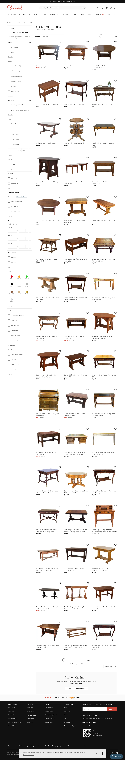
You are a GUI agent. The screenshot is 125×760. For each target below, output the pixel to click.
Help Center (11, 707)
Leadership (67, 711)
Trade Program (30, 711)
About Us (66, 707)
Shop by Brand (49, 711)
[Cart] (115, 8)
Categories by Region (51, 714)
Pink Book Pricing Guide (14, 722)
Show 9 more (11, 345)
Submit (111, 709)
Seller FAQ (30, 722)
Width (10, 243)
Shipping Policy (12, 718)
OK (97, 753)
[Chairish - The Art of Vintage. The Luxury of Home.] (15, 8)
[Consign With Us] (107, 8)
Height (10, 235)
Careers (66, 714)
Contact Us (11, 711)
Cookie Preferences (28, 755)
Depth (10, 227)
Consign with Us (31, 718)
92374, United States (21, 196)
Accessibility (11, 726)
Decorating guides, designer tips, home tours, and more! (97, 718)
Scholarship (67, 722)
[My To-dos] (103, 8)
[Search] (84, 7)
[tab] (19, 47)
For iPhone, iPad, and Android (90, 726)
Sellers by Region (49, 718)
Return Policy (11, 714)
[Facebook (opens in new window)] (108, 753)
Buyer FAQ (30, 707)
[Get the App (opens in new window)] (87, 733)
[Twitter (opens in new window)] (117, 753)
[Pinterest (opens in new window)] (112, 753)
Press (65, 718)
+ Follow (19, 32)
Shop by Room (49, 722)
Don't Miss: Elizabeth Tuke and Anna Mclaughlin (62, 1)
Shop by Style (49, 707)
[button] (110, 8)
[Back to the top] (121, 749)
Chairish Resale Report (70, 726)
